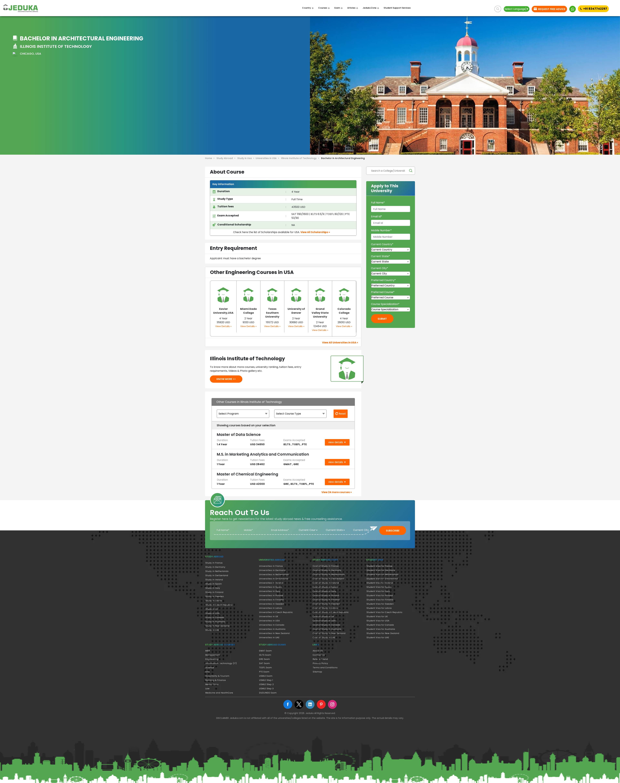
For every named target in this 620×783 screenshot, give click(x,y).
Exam (337, 7)
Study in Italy (212, 588)
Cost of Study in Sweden (326, 603)
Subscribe (392, 530)
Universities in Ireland (271, 582)
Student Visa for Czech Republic (385, 612)
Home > (210, 158)
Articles (351, 7)
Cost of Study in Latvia (325, 608)
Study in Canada (214, 617)
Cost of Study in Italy (324, 591)
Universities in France (271, 566)
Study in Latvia (213, 600)
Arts (207, 671)
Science (209, 667)
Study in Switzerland (216, 575)
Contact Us (319, 655)
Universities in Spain (270, 587)
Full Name (378, 202)
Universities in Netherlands (274, 574)
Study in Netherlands (217, 571)
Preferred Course (382, 292)
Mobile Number (381, 230)
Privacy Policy (320, 663)
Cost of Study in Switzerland (328, 578)
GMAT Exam (265, 650)
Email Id (376, 216)
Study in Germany (215, 567)
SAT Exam (264, 663)
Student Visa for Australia (381, 629)
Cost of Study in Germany (327, 570)
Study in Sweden (214, 596)
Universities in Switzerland (273, 578)
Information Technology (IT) (221, 663)
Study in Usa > (246, 158)
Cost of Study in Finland (326, 599)
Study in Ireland (214, 579)
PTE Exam (264, 671)
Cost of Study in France (326, 566)
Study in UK (211, 609)
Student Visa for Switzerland (382, 578)
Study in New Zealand (217, 625)
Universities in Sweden (271, 603)
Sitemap (317, 671)
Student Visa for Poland (380, 595)
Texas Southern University (272, 313)
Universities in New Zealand (274, 633)
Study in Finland (214, 592)
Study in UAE (212, 630)
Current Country (382, 244)
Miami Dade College (248, 311)
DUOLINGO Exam (268, 692)
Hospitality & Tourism (217, 676)
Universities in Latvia (270, 608)
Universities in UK (268, 616)
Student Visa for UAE (378, 637)
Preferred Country (383, 280)
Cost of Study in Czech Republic (331, 612)
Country (306, 7)
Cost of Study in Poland (326, 595)
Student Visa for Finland (380, 599)
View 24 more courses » (336, 492)
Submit (382, 318)
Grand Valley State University (320, 313)
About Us (318, 650)
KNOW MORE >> (226, 379)
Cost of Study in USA (324, 620)
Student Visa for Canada (380, 624)
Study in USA (212, 613)
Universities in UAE (269, 637)
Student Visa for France (380, 566)
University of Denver (296, 311)
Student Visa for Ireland (380, 582)
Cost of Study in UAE (324, 637)
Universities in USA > (268, 158)
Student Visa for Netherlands (382, 574)
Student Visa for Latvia (379, 608)
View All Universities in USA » (340, 342)
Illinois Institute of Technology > (300, 158)
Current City (379, 268)
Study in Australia (215, 621)
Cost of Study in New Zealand (329, 633)
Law (207, 688)
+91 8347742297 (595, 9)
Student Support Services (397, 7)
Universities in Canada (271, 624)
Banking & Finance (215, 680)
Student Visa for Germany (381, 570)
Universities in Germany (272, 570)
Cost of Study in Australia (327, 629)
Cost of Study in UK (323, 616)
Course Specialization (385, 304)
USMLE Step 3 (266, 688)
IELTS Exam (265, 655)
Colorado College (344, 311)
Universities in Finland (271, 599)
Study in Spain (213, 583)
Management (212, 655)
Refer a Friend (320, 659)
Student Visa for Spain (379, 587)
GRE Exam (264, 659)
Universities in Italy (269, 591)
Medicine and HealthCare (219, 692)
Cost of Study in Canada (326, 624)
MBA (207, 650)
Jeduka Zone (369, 7)
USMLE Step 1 (266, 680)
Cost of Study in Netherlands (329, 574)
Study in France (214, 562)
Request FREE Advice (551, 9)
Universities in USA (269, 620)
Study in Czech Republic (219, 604)
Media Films (212, 684)
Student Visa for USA (378, 620)
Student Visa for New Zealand (383, 633)
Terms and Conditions (325, 667)
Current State (380, 256)
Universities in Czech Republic (276, 612)
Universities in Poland (271, 595)
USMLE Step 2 (266, 684)
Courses (322, 7)
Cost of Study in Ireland (326, 582)
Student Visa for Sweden (380, 603)
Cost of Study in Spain (325, 587)
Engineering (211, 659)
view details (336, 442)
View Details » (223, 326)
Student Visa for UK (377, 616)
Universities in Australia (272, 629)
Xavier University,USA (223, 311)
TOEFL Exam (265, 667)
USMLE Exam (266, 676)
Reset (342, 413)
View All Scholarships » (315, 232)
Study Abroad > (227, 158)
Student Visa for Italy (378, 591)
